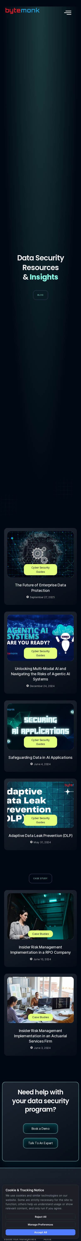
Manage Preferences (40, 1224)
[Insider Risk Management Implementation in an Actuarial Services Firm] (40, 1000)
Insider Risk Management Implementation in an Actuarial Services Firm (40, 1035)
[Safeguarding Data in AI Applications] (40, 727)
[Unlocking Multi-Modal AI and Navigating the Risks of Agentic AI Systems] (40, 638)
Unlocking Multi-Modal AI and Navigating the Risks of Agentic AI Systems (40, 673)
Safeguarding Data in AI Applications (40, 757)
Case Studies (40, 933)
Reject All (40, 1216)
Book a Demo (41, 1128)
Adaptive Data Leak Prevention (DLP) (41, 835)
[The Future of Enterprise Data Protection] (40, 554)
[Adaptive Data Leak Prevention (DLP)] (40, 805)
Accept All (40, 1232)
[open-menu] (68, 13)
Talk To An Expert (40, 1143)
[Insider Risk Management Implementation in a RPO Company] (40, 916)
